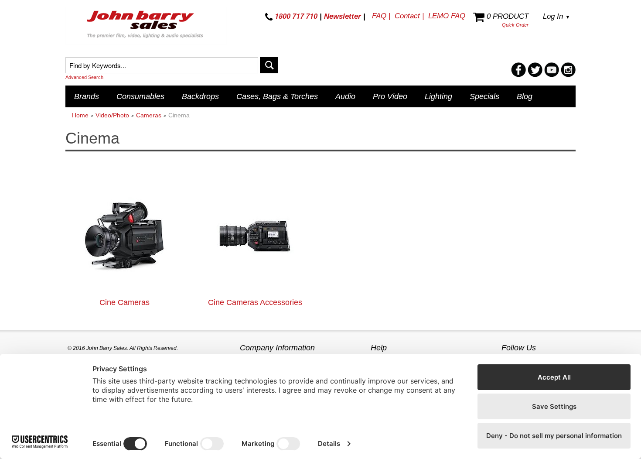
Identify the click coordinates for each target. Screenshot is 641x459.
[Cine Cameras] (124, 235)
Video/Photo (112, 115)
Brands (86, 96)
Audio (345, 96)
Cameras (148, 115)
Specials (484, 96)
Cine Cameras (124, 302)
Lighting (438, 96)
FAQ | (381, 16)
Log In (556, 16)
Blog (524, 96)
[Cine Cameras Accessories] (255, 235)
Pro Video (390, 96)
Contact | (409, 16)
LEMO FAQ (446, 16)
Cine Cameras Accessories (255, 302)
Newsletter (342, 16)
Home (80, 115)
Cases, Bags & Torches (277, 96)
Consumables (140, 96)
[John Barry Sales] (146, 26)
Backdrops (200, 96)
